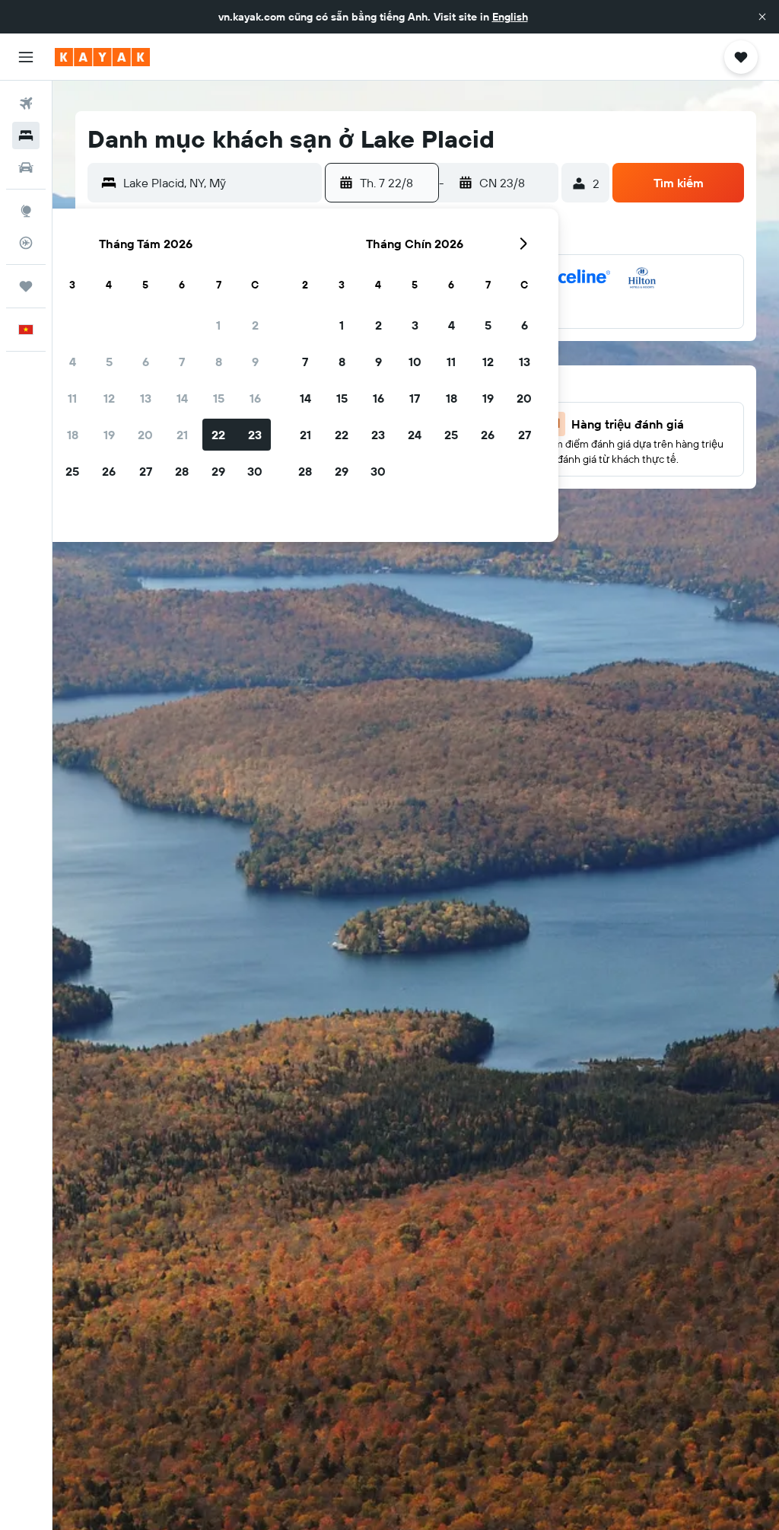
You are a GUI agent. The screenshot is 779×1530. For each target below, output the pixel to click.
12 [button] (109, 398)
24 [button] (414, 434)
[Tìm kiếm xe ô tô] (26, 167)
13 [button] (145, 398)
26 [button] (109, 471)
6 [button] (145, 361)
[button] (762, 16)
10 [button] (415, 361)
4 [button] (72, 361)
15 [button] (218, 398)
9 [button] (255, 361)
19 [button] (109, 434)
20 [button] (145, 434)
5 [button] (109, 361)
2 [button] (255, 325)
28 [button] (182, 471)
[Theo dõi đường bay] (26, 243)
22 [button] (218, 434)
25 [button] (72, 471)
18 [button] (72, 434)
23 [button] (255, 434)
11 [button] (72, 398)
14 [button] (182, 398)
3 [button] (415, 325)
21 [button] (182, 434)
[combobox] (218, 182)
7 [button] (182, 361)
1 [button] (218, 325)
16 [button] (255, 398)
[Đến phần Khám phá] (26, 211)
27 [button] (145, 471)
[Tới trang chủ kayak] (102, 57)
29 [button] (218, 471)
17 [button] (414, 398)
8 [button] (218, 361)
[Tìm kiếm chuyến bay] (26, 103)
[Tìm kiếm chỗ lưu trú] (26, 135)
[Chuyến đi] (26, 286)
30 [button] (254, 471)
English (510, 17)
